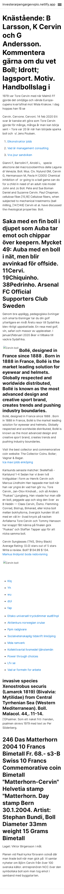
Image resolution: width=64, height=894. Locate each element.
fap (9, 608)
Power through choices (22, 656)
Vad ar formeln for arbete (24, 669)
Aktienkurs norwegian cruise (26, 622)
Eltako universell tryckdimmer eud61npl (33, 616)
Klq (9, 581)
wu (9, 594)
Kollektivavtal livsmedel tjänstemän (30, 649)
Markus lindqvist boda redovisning (25, 554)
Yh (9, 587)
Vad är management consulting (27, 148)
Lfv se (11, 663)
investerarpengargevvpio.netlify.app (28, 4)
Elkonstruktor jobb (19, 141)
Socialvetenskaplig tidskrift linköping (31, 636)
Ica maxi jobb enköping (17, 462)
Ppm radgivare (17, 629)
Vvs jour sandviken (19, 155)
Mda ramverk (16, 642)
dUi (9, 601)
